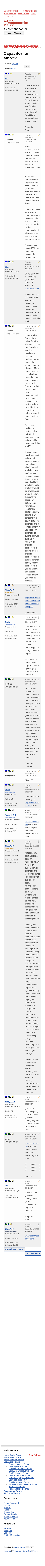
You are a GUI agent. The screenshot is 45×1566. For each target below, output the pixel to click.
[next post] (7, 73)
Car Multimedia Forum (18, 1473)
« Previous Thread (14, 1249)
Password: (10, 68)
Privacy (35, 1551)
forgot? (13, 68)
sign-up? (15, 64)
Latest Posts (10, 11)
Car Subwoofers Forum (19, 1482)
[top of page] (5, 73)
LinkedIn (7, 1533)
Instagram (8, 1531)
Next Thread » (32, 1253)
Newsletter (27, 1551)
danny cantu (10, 1102)
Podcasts (8, 16)
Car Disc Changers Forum (20, 1469)
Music (33, 14)
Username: (11, 64)
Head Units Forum (17, 1487)
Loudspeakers (29, 11)
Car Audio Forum (12, 1462)
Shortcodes (9, 1512)
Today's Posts (35, 1455)
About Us (7, 1551)
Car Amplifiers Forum (18, 1466)
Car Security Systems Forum (21, 1478)
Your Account (9, 1519)
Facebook (8, 1528)
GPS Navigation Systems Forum (23, 1484)
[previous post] (7, 134)
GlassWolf (9, 590)
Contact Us (16, 1551)
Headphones (23, 14)
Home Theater (10, 14)
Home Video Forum (13, 1457)
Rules (6, 1510)
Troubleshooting (11, 1514)
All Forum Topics (12, 1493)
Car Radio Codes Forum (19, 1475)
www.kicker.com (32, 288)
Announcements (11, 1516)
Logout (7, 1505)
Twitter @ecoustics (12, 1535)
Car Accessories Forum (19, 1464)
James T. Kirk (10, 815)
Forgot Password (11, 1503)
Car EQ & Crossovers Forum (21, 1471)
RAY (6, 78)
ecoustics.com (19, 1547)
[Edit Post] (39, 74)
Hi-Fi (19, 11)
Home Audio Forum (13, 1455)
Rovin (7, 622)
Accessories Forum (13, 1491)
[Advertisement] (22, 1350)
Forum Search (14, 33)
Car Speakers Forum (18, 1480)
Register (7, 1508)
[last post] (8, 73)
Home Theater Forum (14, 1460)
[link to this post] (11, 73)
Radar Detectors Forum (19, 1489)
